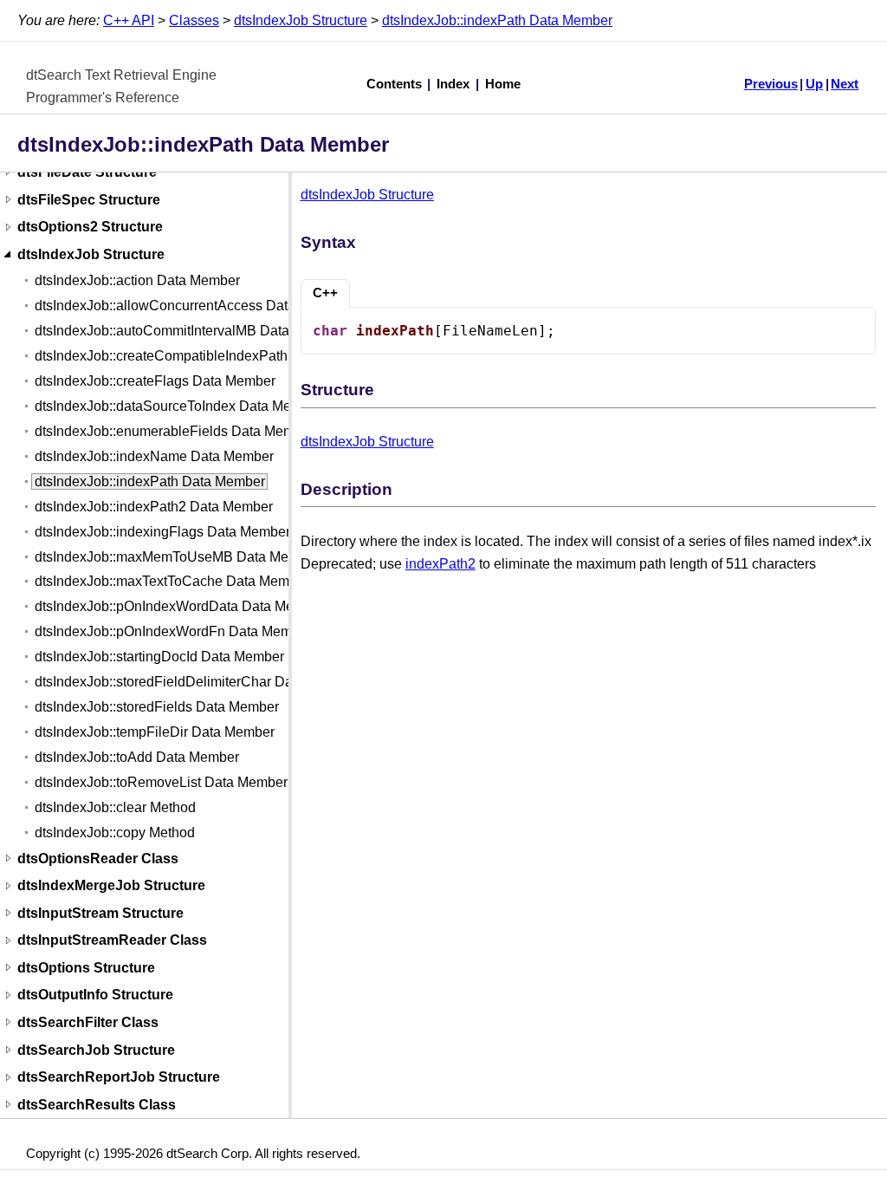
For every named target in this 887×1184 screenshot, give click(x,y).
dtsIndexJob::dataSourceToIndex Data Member (178, 406)
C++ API (128, 20)
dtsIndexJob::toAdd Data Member (137, 757)
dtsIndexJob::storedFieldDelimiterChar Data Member (196, 681)
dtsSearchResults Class (96, 1104)
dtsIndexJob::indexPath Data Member (497, 20)
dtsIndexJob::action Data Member (137, 280)
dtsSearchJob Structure (96, 1050)
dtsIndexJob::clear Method (115, 807)
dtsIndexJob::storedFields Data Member (157, 706)
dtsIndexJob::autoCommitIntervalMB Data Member (189, 330)
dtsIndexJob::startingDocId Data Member (159, 656)
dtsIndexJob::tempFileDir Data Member (155, 732)
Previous (771, 84)
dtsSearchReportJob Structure (118, 1077)
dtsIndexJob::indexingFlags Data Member (162, 531)
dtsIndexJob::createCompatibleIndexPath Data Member (204, 355)
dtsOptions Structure (86, 967)
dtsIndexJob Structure (300, 20)
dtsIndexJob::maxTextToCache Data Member (172, 581)
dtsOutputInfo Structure (95, 995)
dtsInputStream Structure (100, 913)
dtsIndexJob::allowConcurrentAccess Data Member (192, 305)
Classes (194, 20)
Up (814, 84)
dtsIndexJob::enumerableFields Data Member (174, 431)
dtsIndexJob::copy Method (115, 832)
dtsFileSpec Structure (88, 199)
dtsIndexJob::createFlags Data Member (155, 381)
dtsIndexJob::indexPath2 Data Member (154, 506)
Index (453, 84)
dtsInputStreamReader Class (112, 941)
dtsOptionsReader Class (97, 858)
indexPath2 (440, 563)
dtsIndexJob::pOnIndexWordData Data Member (180, 606)
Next (844, 84)
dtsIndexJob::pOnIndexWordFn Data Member (173, 631)
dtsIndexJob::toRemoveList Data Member (161, 782)
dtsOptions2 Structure (90, 227)
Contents (394, 84)
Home (503, 84)
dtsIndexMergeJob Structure (111, 886)
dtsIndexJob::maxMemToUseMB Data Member (177, 557)
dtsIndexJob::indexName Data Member (154, 456)
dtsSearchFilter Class (88, 1022)
